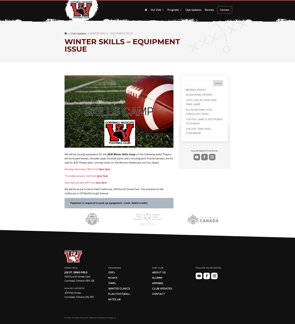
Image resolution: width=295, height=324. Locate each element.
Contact (225, 10)
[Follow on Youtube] (197, 157)
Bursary (209, 10)
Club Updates (193, 10)
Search (218, 83)
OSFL (111, 272)
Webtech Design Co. (108, 317)
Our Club (156, 10)
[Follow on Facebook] (204, 157)
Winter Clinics (119, 288)
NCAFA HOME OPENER (199, 94)
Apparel (158, 283)
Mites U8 (114, 299)
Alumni (157, 277)
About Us (159, 272)
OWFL (112, 283)
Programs (173, 10)
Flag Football (119, 294)
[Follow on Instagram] (212, 157)
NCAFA (112, 277)
